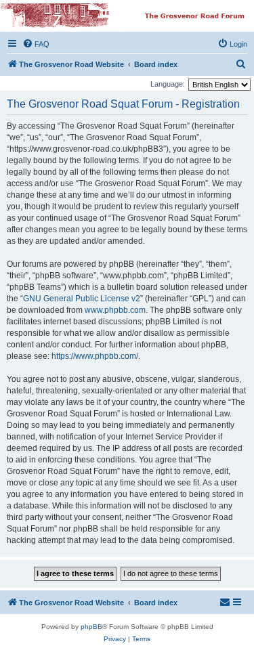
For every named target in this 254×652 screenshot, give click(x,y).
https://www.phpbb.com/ (94, 356)
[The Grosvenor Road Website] (126, 15)
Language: (167, 84)
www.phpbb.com (115, 310)
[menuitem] (35, 44)
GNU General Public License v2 (81, 298)
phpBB (91, 626)
